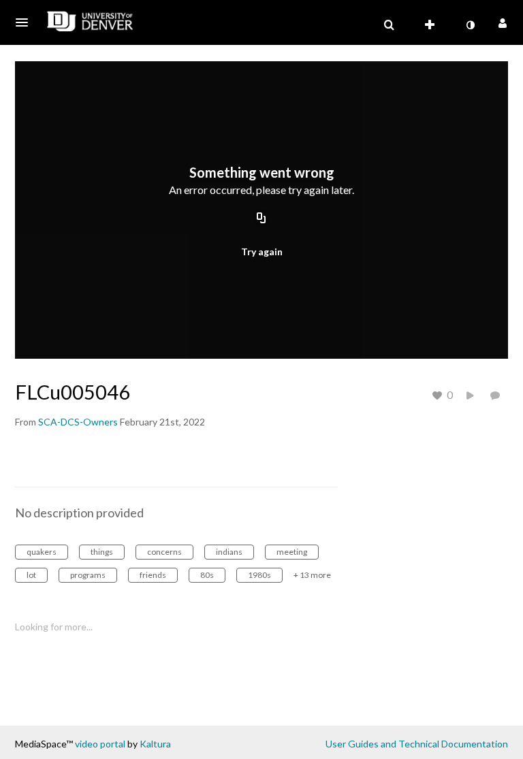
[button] (26, 22)
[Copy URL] (261, 219)
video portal (100, 743)
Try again (262, 251)
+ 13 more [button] (312, 575)
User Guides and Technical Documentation (417, 743)
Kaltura (155, 743)
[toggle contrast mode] (470, 25)
